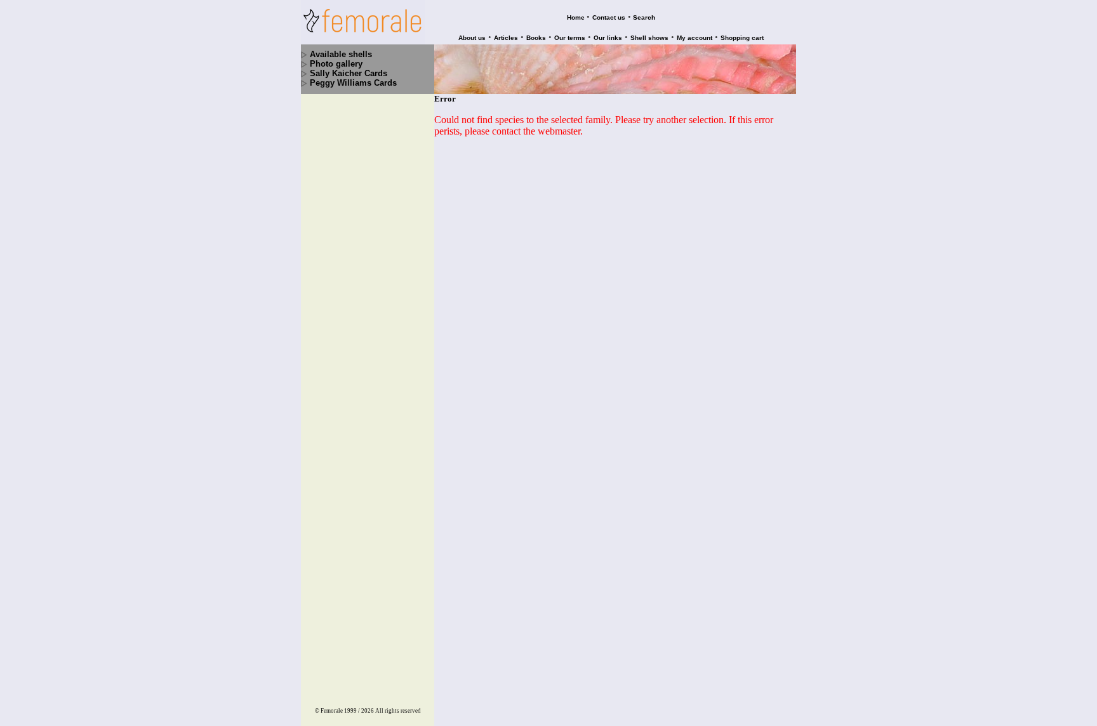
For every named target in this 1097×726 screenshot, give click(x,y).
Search (644, 17)
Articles (506, 37)
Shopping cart (742, 37)
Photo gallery (336, 64)
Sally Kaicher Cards (348, 73)
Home (576, 17)
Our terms (569, 37)
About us (472, 37)
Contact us (608, 17)
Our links (608, 37)
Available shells (341, 54)
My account (694, 37)
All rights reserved (398, 711)
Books (536, 37)
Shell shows (649, 37)
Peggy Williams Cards (353, 83)
